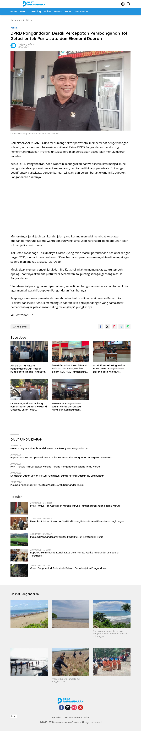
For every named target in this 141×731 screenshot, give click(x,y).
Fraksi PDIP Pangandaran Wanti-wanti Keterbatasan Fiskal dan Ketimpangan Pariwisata (67, 406)
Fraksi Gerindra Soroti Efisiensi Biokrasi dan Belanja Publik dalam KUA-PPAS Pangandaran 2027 (70, 368)
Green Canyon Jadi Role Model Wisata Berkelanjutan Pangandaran (49, 448)
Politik (13, 27)
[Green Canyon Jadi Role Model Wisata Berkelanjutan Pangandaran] (19, 570)
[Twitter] (67, 708)
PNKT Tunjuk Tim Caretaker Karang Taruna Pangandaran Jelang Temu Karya (55, 466)
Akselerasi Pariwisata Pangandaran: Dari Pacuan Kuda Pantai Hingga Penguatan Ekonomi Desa (28, 368)
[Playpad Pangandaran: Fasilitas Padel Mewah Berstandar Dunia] (19, 539)
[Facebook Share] (100, 326)
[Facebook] (61, 708)
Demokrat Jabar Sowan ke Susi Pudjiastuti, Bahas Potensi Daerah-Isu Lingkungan (57, 475)
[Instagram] (74, 708)
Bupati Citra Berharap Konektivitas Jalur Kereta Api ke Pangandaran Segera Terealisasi (60, 457)
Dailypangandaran (26, 44)
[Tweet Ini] (107, 326)
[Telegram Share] (121, 326)
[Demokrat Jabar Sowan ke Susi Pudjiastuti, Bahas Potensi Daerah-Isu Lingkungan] (19, 523)
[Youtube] (80, 708)
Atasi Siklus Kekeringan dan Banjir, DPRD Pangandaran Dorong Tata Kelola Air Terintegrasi (109, 368)
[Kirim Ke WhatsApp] (128, 326)
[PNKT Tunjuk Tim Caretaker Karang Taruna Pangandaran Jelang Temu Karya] (19, 508)
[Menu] (12, 4)
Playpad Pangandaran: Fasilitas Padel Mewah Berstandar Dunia (47, 485)
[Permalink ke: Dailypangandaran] (13, 45)
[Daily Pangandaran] (33, 4)
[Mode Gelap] (123, 4)
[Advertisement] (70, 207)
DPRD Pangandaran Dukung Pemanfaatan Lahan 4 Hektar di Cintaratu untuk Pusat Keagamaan (28, 406)
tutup (13, 716)
